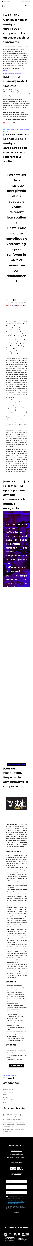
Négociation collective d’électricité (14, 1122)
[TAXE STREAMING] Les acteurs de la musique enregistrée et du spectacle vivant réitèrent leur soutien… (16, 148)
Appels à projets (8, 1092)
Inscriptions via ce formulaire (12, 73)
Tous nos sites (26, 1)
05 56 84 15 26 (7, 1)
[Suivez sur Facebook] (11, 1168)
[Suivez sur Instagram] (14, 1168)
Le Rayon (6, 1097)
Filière (5, 1094)
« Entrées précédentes (10, 1075)
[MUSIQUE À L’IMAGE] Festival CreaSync (15, 81)
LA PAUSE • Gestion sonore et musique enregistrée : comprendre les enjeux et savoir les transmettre (16, 29)
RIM (4, 1102)
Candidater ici (16, 1066)
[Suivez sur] (21, 1168)
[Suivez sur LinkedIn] (18, 1168)
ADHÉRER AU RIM (16, 1151)
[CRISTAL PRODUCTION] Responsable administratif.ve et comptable (15, 777)
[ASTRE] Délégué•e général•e (12, 1119)
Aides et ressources (9, 1089)
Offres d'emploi (8, 1100)
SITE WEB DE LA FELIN (16, 765)
